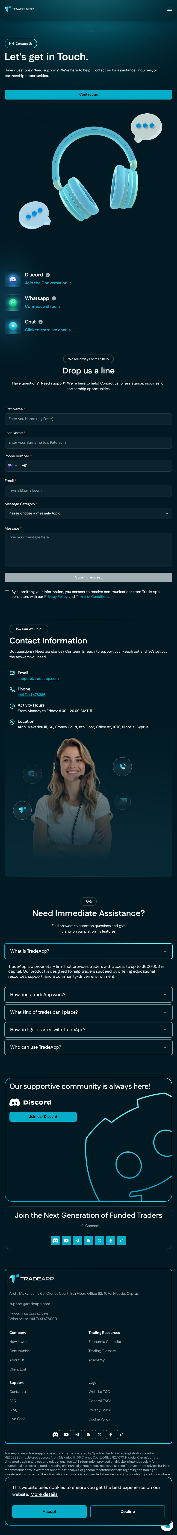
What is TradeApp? (29, 951)
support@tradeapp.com (38, 678)
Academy (96, 1360)
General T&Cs (99, 1401)
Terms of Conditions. (93, 596)
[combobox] (12, 466)
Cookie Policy (99, 1419)
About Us (16, 1360)
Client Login (19, 1369)
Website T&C (99, 1391)
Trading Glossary (102, 1351)
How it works (19, 1341)
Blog (13, 1410)
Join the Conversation (46, 283)
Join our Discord (41, 1116)
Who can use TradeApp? (35, 1047)
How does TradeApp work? (37, 995)
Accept (49, 1512)
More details (44, 1494)
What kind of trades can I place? (44, 1012)
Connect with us (40, 307)
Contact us (87, 94)
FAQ (12, 1401)
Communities (20, 1351)
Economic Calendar (104, 1341)
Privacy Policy (56, 596)
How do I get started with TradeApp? (48, 1030)
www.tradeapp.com (36, 1453)
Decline (128, 1512)
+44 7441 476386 (31, 695)
